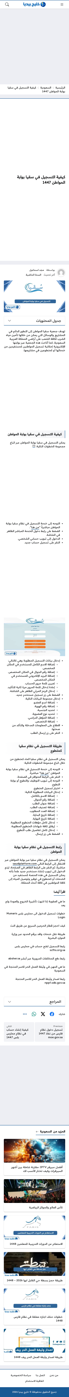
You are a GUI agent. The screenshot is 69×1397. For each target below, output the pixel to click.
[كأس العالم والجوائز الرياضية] (34, 1195)
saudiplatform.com (25, 863)
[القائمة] (62, 4)
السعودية (45, 87)
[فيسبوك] (51, 1014)
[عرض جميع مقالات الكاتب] (61, 273)
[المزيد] (24, 1014)
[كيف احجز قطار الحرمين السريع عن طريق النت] (34, 926)
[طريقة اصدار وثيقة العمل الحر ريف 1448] (34, 1345)
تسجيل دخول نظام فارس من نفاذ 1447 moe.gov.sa (51, 1033)
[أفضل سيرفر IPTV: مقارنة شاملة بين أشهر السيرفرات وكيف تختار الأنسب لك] (34, 1157)
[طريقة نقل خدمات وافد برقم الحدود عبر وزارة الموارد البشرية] (34, 936)
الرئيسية (60, 87)
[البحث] (7, 4)
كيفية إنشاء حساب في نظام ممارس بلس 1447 (17, 1033)
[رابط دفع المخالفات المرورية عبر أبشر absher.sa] (34, 958)
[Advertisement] (34, 46)
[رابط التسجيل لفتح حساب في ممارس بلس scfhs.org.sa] (34, 948)
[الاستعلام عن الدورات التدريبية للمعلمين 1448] (34, 1232)
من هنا (35, 527)
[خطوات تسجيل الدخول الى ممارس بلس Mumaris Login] (34, 915)
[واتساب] (33, 1014)
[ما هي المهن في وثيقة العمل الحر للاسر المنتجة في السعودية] (34, 968)
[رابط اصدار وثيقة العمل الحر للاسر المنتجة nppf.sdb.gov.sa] (34, 981)
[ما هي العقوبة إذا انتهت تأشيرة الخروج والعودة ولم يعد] (34, 903)
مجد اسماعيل (36, 270)
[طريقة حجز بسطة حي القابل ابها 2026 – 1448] (34, 1268)
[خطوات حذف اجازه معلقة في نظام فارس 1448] (34, 1307)
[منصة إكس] (42, 1014)
